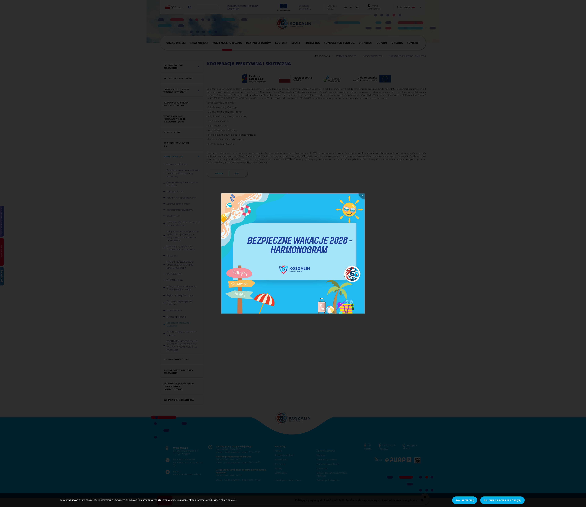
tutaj (159, 499)
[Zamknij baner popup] (361, 196)
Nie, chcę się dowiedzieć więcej (502, 500)
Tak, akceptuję (465, 500)
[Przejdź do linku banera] (293, 253)
